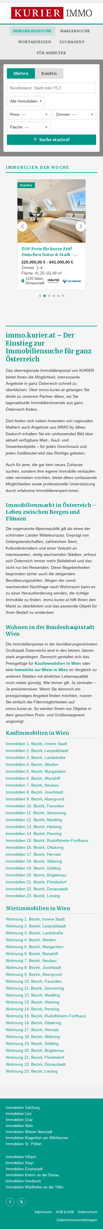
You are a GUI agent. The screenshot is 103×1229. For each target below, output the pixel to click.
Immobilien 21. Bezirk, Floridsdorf (36, 882)
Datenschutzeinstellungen (77, 1220)
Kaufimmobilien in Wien (58, 663)
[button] (22, 226)
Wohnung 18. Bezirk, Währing (33, 1036)
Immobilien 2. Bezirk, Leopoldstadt (37, 750)
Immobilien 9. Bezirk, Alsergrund (35, 799)
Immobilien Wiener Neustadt (29, 1132)
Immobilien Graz (19, 1120)
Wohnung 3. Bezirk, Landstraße (34, 933)
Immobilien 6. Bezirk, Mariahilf (33, 778)
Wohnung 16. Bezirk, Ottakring (33, 1022)
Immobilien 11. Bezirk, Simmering (36, 813)
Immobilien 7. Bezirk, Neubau (32, 785)
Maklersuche (75, 31)
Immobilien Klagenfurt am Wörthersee (37, 1138)
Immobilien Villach (21, 1157)
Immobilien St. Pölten (23, 1144)
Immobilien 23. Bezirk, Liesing (33, 895)
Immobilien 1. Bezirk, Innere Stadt (36, 743)
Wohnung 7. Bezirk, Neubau (31, 960)
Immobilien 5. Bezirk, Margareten (36, 771)
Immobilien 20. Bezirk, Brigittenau (36, 875)
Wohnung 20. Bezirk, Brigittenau (35, 1050)
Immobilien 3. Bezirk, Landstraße (36, 757)
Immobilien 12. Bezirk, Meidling (34, 819)
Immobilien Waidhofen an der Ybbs (35, 1187)
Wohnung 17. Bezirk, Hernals (32, 1029)
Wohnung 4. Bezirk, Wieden (31, 940)
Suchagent (72, 42)
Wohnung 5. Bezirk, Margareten (35, 946)
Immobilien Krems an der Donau (32, 1175)
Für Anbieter (51, 53)
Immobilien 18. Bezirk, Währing (34, 861)
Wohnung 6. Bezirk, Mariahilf (32, 953)
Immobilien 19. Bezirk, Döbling (33, 868)
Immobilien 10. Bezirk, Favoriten (35, 806)
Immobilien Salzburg (22, 1107)
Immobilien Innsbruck (23, 1181)
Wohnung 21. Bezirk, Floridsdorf (35, 1057)
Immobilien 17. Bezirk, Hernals (33, 854)
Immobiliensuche (32, 31)
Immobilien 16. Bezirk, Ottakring (35, 847)
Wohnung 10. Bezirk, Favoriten (34, 981)
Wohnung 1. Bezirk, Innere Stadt (35, 919)
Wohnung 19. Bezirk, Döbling (32, 1043)
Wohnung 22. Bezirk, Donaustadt (36, 1064)
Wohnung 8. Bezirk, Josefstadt (33, 967)
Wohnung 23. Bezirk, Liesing (32, 1071)
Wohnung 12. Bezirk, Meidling (33, 995)
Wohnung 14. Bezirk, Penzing (32, 1009)
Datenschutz (87, 1212)
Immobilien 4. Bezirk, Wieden (32, 764)
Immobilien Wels (19, 1126)
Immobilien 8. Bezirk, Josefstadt (34, 792)
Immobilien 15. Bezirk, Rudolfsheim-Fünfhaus (47, 840)
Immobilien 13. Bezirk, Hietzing (34, 826)
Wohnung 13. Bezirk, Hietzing (32, 1002)
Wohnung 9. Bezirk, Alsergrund (34, 974)
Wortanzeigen (34, 42)
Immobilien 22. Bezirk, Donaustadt (37, 889)
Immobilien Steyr (20, 1163)
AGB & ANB (65, 1212)
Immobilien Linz (19, 1113)
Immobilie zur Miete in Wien (41, 669)
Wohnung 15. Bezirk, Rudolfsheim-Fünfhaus (46, 1016)
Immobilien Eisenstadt (24, 1169)
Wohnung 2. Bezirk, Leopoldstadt (36, 926)
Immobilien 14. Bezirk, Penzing (34, 833)
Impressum (43, 1212)
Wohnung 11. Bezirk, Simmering (35, 988)
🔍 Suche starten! (51, 139)
